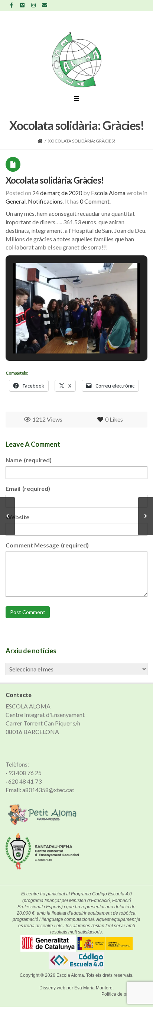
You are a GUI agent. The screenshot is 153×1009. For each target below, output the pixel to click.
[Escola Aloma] (76, 59)
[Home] (40, 141)
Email (28, 488)
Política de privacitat (121, 994)
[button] (59, 333)
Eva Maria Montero (93, 987)
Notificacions (45, 201)
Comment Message (47, 545)
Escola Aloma (70, 975)
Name (29, 459)
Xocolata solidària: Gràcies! (55, 180)
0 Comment (95, 201)
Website (17, 516)
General (16, 201)
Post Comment (27, 612)
